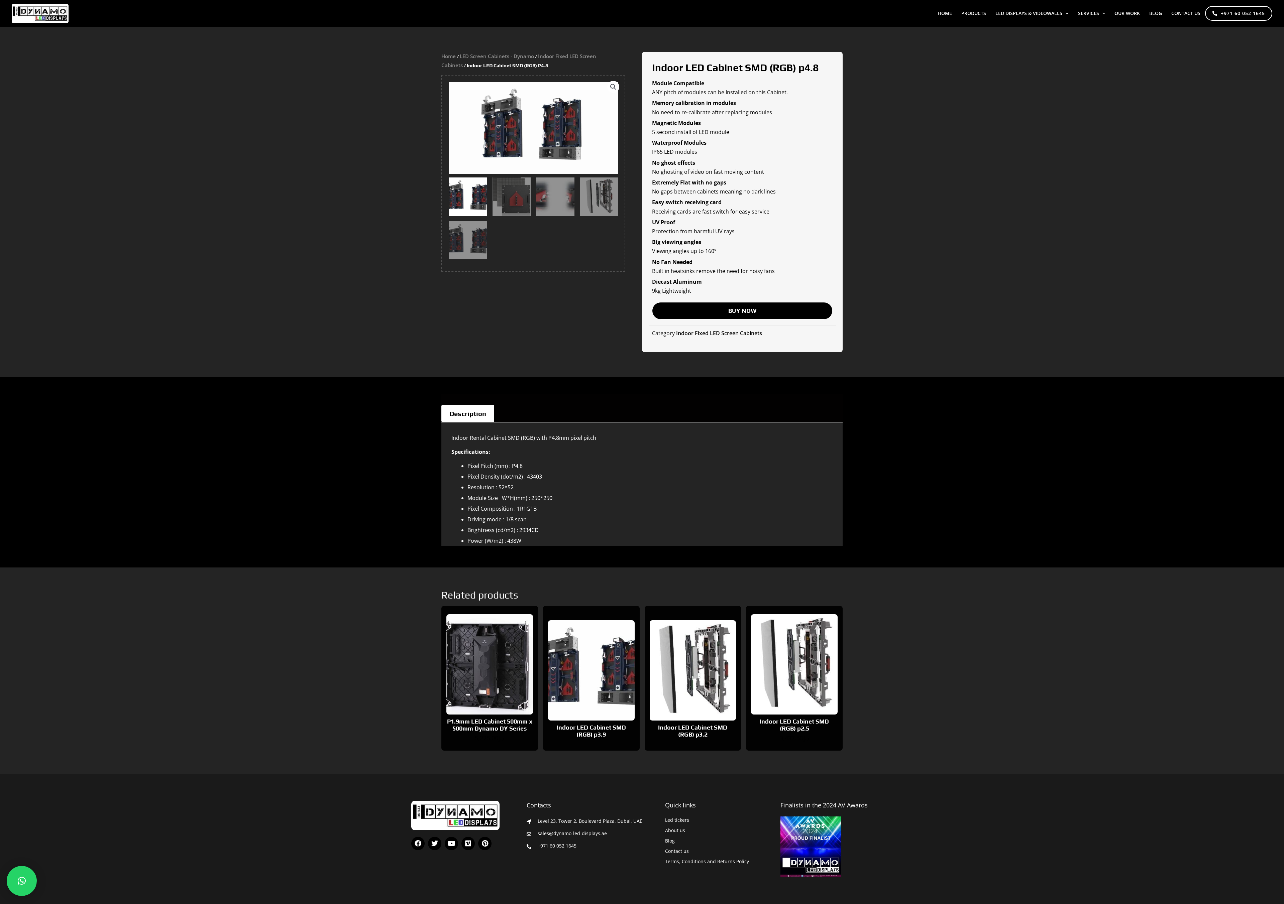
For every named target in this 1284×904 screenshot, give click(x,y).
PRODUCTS (973, 13)
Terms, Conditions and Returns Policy (707, 861)
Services (1088, 13)
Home (945, 13)
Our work (1127, 13)
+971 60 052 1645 (1243, 13)
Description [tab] (467, 413)
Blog (670, 840)
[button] (1065, 13)
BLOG (1155, 13)
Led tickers (677, 820)
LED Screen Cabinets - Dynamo (497, 56)
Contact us (1185, 13)
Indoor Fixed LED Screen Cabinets (719, 333)
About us (675, 830)
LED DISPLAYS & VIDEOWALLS (1028, 13)
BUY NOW (742, 310)
